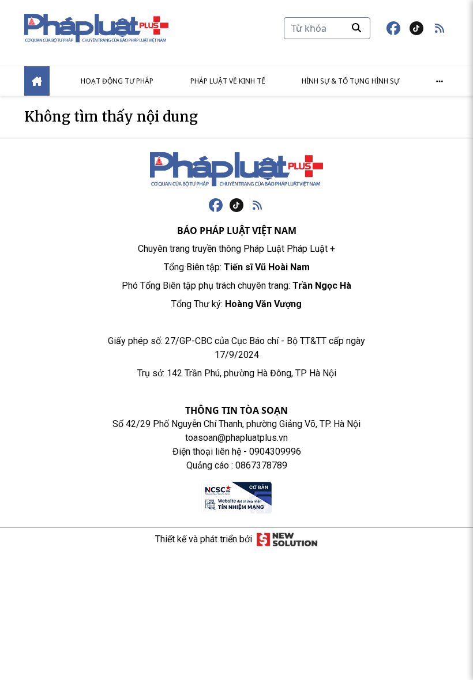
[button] (439, 28)
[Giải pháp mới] (287, 539)
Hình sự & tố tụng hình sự (350, 81)
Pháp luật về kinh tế (227, 81)
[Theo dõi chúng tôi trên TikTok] (416, 28)
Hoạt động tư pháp (117, 81)
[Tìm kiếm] (356, 28)
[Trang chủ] (236, 169)
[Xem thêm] (439, 81)
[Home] (37, 81)
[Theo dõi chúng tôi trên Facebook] (393, 28)
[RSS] (257, 205)
